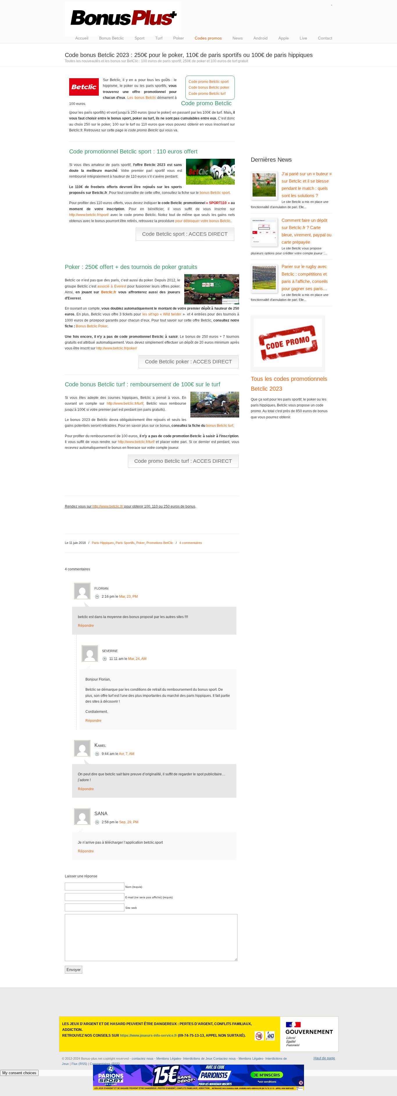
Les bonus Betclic (141, 98)
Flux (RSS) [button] (79, 1063)
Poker (140, 543)
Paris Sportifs (125, 543)
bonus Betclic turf (219, 426)
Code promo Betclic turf (207, 94)
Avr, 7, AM (126, 754)
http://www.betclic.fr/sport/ (89, 215)
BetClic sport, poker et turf (123, 19)
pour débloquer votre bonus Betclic (202, 221)
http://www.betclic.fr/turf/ (125, 403)
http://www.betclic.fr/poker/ (116, 348)
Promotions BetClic (159, 543)
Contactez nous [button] (224, 1058)
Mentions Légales (168, 1058)
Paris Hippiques (103, 543)
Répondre (86, 626)
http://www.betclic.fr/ (107, 506)
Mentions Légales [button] (251, 1058)
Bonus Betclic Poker (91, 326)
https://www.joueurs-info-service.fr (148, 1035)
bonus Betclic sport (215, 193)
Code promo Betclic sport (208, 82)
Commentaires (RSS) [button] (105, 1063)
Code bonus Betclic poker (209, 87)
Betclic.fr (108, 292)
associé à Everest (111, 286)
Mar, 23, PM (128, 597)
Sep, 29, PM (128, 822)
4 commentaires (190, 543)
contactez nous (142, 1058)
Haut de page (324, 1058)
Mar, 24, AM (137, 659)
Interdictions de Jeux (197, 1058)
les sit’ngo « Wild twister (162, 314)
